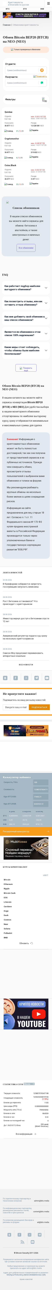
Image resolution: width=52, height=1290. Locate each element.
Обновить (24, 943)
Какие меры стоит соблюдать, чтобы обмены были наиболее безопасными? (22, 350)
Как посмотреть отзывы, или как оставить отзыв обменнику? (23, 303)
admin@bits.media (41, 1201)
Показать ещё (27, 369)
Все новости (26, 665)
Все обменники (26, 248)
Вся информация (24, 1134)
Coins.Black (10, 165)
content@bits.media (41, 1212)
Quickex (8, 112)
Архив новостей (26, 1279)
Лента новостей (12, 573)
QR (44, 1275)
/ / (19, 131)
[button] (42, 70)
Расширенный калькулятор (16, 831)
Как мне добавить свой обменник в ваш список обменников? (24, 318)
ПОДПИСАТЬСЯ (39, 707)
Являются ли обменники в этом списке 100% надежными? (22, 334)
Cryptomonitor (12, 139)
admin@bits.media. (34, 1268)
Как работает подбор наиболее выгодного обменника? (22, 288)
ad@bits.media (43, 1222)
